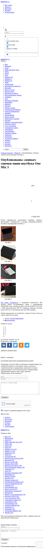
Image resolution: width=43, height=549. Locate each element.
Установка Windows (11, 138)
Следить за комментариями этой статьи (16, 410)
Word (6, 82)
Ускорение (8, 137)
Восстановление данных (13, 95)
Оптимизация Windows (13, 109)
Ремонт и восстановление (13, 122)
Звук (6, 99)
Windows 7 (8, 79)
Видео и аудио (10, 90)
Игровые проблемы (11, 100)
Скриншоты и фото (11, 128)
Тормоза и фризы (10, 133)
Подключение (9, 115)
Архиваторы (9, 84)
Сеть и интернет (10, 126)
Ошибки (8, 113)
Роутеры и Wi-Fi (10, 124)
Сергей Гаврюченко (16, 318)
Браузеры (8, 88)
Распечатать (10, 320)
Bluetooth (8, 66)
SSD (6, 75)
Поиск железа (9, 117)
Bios (6, 64)
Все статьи (8, 5)
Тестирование (9, 131)
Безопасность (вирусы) (12, 86)
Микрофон (8, 102)
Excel (6, 68)
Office (7, 72)
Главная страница (7, 153)
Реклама (7, 10)
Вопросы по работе (11, 93)
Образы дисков (10, 108)
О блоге (7, 142)
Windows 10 (9, 77)
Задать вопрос (9, 12)
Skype (7, 73)
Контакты (8, 9)
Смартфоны (9, 129)
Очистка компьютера (12, 111)
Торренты (8, 135)
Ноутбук (7, 106)
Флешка (7, 140)
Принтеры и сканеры (12, 119)
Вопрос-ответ (9, 91)
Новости (8, 7)
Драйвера (8, 97)
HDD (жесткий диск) (12, 70)
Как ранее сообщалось (9, 302)
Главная (7, 417)
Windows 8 (8, 81)
